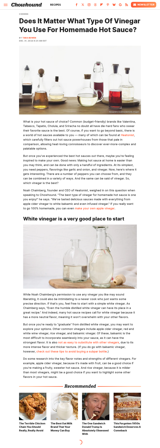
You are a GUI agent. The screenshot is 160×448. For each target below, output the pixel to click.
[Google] (120, 6)
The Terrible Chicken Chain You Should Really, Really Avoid (32, 427)
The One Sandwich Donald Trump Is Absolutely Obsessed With (95, 428)
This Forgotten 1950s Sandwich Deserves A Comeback (127, 427)
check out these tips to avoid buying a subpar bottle (71, 351)
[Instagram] (89, 6)
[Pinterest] (108, 6)
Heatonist (127, 135)
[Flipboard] (101, 6)
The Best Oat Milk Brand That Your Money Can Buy (61, 427)
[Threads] (95, 6)
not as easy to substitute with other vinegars (88, 342)
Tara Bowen (29, 38)
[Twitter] (83, 6)
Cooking (23, 14)
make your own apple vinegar (95, 208)
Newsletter (146, 4)
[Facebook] (76, 6)
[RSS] (126, 6)
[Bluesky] (114, 6)
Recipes (55, 4)
